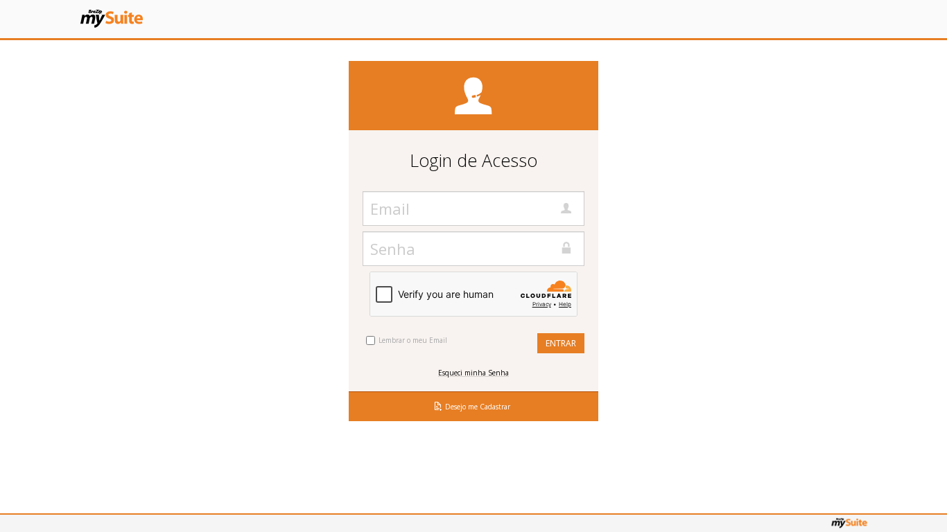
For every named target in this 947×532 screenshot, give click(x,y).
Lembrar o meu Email (413, 340)
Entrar (561, 343)
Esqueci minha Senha (473, 373)
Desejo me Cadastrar (477, 406)
